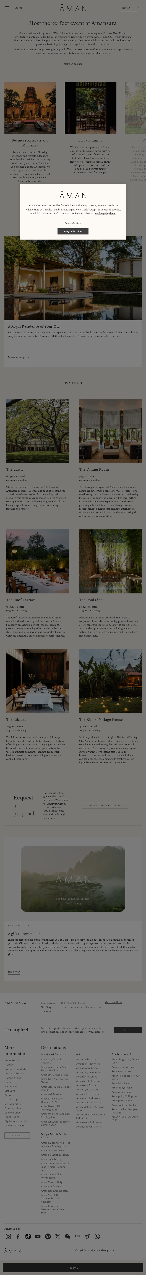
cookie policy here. (105, 213)
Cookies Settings (73, 223)
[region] (73, 212)
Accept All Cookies (73, 231)
